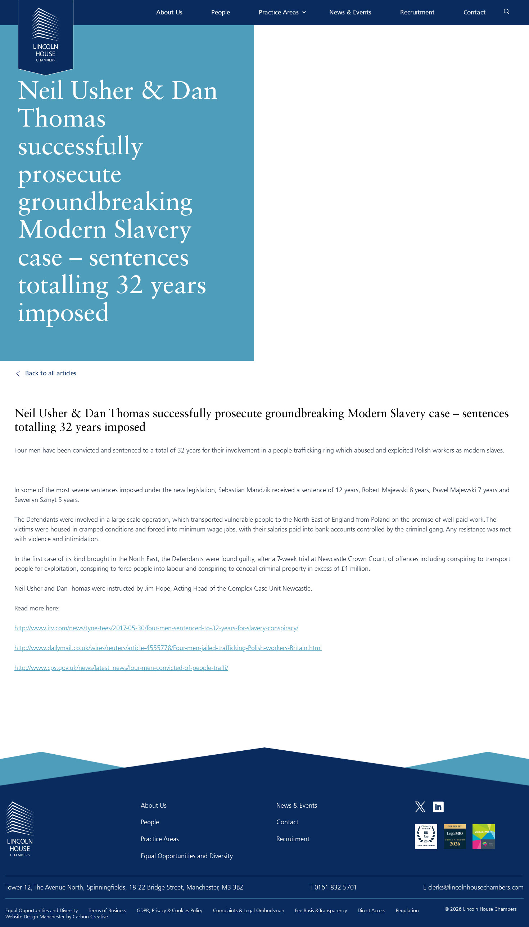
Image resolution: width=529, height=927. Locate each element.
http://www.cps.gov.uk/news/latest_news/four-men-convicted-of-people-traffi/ (121, 667)
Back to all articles (50, 374)
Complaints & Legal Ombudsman (248, 910)
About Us (169, 13)
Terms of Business (107, 910)
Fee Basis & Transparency (321, 910)
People (220, 13)
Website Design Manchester (35, 916)
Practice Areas (279, 13)
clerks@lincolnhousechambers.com (476, 887)
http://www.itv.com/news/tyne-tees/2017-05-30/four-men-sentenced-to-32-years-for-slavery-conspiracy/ (156, 628)
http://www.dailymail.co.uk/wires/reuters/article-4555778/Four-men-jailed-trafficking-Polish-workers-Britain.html (168, 648)
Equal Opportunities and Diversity (187, 856)
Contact (475, 13)
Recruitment (417, 13)
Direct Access (371, 910)
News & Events (350, 13)
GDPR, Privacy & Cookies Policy (169, 910)
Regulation (407, 910)
